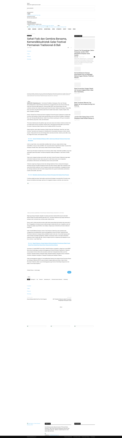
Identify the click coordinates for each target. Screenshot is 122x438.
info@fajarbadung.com (54, 435)
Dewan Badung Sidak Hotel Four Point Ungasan (37, 299)
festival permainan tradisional (57, 279)
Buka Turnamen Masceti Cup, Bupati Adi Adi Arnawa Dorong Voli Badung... (84, 104)
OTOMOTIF (58, 29)
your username (30, 8)
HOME (29, 29)
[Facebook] (28, 31)
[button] (93, 27)
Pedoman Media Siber (68, 436)
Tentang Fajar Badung (85, 436)
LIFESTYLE (40, 29)
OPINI (53, 29)
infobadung (66, 279)
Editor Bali (76, 56)
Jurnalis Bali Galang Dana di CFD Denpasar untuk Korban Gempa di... (84, 117)
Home (28, 33)
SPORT (64, 29)
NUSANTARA (29, 35)
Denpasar (41, 279)
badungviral (33, 279)
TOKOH (69, 29)
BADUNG (34, 29)
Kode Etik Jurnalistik (76, 436)
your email (29, 21)
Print (69, 272)
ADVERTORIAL (47, 29)
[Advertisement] (45, 100)
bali (37, 279)
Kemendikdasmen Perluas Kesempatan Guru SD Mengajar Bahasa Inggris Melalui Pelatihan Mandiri (84, 75)
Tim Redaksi (93, 436)
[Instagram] (29, 31)
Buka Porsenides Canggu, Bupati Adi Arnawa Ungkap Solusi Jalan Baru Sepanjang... (83, 90)
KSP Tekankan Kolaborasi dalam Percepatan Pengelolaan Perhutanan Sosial (62, 300)
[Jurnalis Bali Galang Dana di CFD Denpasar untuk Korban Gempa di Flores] (84, 113)
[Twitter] (30, 31)
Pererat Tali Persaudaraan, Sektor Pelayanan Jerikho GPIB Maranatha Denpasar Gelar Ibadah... (84, 53)
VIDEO (74, 29)
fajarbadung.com (47, 279)
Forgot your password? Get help (33, 15)
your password (30, 12)
